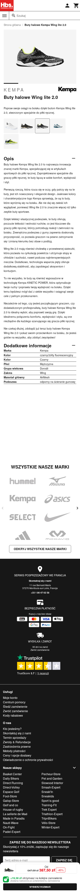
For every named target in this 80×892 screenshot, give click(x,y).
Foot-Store (10, 796)
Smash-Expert (50, 787)
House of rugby (13, 809)
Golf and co (10, 805)
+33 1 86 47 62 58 (40, 592)
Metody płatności (14, 751)
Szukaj (21, 15)
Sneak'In (47, 792)
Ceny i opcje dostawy (17, 755)
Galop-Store (11, 800)
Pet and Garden (51, 778)
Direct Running (13, 783)
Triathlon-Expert (52, 814)
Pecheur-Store (50, 774)
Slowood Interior (52, 783)
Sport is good (50, 800)
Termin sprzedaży (14, 737)
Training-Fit (49, 805)
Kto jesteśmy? (12, 729)
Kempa (14, 90)
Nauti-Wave (10, 823)
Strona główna (12, 25)
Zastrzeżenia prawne (17, 746)
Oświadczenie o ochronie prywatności (28, 760)
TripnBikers (49, 818)
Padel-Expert (11, 832)
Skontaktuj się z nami (40, 580)
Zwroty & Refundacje (17, 742)
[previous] (2, 508)
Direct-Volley (11, 787)
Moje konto (10, 698)
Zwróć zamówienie (40, 649)
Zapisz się (64, 860)
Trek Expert (49, 809)
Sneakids (47, 796)
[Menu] (4, 15)
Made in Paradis (14, 818)
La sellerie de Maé (15, 814)
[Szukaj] (13, 15)
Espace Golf (11, 792)
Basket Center (12, 774)
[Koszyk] (76, 6)
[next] (77, 508)
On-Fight (9, 827)
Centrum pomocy (14, 702)
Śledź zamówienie (15, 706)
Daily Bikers (11, 778)
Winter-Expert (50, 827)
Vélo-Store (48, 823)
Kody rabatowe (13, 715)
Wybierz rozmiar (40, 886)
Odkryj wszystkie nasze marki (40, 549)
